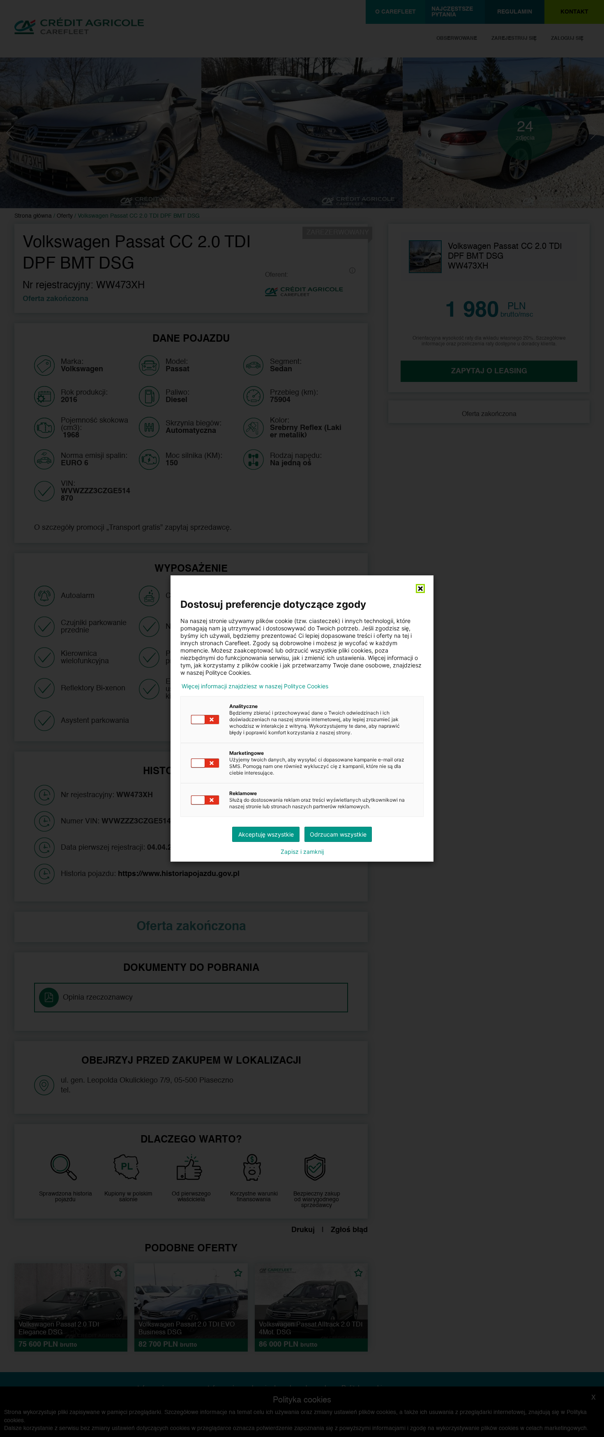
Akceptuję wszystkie (266, 834)
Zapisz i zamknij (302, 851)
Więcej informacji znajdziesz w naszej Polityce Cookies (255, 686)
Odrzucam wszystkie (338, 834)
